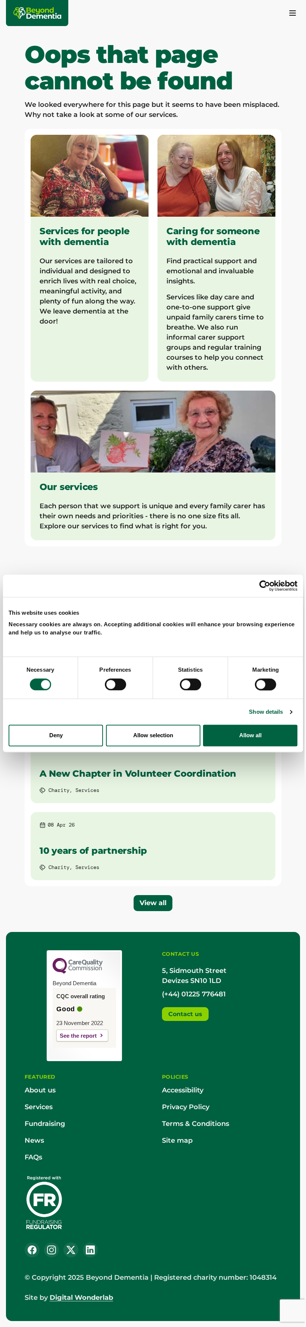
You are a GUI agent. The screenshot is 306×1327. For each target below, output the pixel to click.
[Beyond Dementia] (37, 13)
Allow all (250, 735)
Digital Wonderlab (81, 1297)
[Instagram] (51, 1249)
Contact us (185, 1014)
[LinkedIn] (90, 1249)
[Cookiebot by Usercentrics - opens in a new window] (264, 585)
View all (153, 903)
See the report (78, 1035)
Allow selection (153, 735)
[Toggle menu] (292, 13)
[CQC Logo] (78, 972)
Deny (56, 735)
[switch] (115, 684)
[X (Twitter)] (70, 1249)
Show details (266, 712)
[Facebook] (32, 1249)
